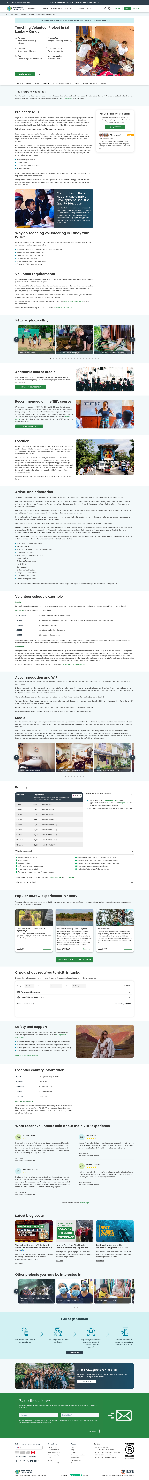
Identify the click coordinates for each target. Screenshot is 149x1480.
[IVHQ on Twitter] (27, 1461)
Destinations (31, 8)
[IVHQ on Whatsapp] (39, 1461)
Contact (117, 8)
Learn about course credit (30, 387)
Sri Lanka (32, 1160)
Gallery (28, 83)
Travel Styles (56, 8)
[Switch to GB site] (28, 1452)
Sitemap (74, 1463)
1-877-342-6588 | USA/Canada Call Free (107, 1452)
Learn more (47, 949)
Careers (73, 1452)
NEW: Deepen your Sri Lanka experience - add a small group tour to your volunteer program (74, 20)
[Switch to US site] (17, 1452)
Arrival (37, 83)
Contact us (86, 1381)
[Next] (132, 339)
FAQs (49, 1458)
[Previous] (16, 339)
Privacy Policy (75, 1458)
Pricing (81, 8)
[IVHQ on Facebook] (16, 1461)
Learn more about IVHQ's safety (26, 1055)
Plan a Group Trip (53, 1455)
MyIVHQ (136, 9)
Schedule (46, 83)
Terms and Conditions (78, 1455)
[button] (50, 358)
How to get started (74, 1319)
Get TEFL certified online (29, 426)
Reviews (104, 83)
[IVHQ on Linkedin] (31, 1461)
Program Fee (123, 803)
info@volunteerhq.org (101, 1447)
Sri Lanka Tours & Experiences (74, 665)
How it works (69, 8)
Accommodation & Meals (62, 83)
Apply (127, 8)
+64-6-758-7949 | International (104, 1450)
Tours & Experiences (90, 83)
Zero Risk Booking (54, 1452)
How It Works (52, 1447)
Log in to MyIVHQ (53, 1463)
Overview (19, 83)
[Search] (105, 8)
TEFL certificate (66, 98)
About (89, 8)
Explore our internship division (124, 1475)
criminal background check (73, 301)
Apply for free (25, 74)
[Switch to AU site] (22, 1452)
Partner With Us (76, 1460)
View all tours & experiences (74, 959)
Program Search (53, 1450)
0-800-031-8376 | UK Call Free (103, 1455)
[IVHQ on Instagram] (20, 1461)
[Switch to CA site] (33, 1452)
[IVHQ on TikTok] (24, 1461)
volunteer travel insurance (63, 308)
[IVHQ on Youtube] (35, 1461)
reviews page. (84, 1203)
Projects (44, 8)
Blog (72, 1450)
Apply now (74, 1352)
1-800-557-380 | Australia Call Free (105, 1458)
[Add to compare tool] (38, 74)
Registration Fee (110, 800)
